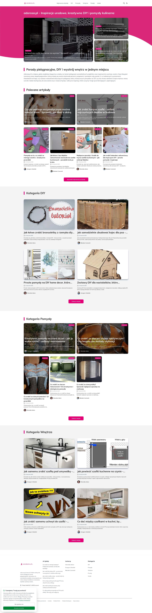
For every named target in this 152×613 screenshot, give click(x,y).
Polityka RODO (56, 600)
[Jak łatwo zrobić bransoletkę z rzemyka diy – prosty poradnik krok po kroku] (49, 214)
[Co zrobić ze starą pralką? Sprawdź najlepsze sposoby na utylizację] (89, 369)
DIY (72, 3)
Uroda (99, 3)
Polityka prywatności (41, 600)
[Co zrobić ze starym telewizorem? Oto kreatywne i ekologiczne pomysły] (62, 369)
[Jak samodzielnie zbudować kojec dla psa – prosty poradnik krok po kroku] (102, 214)
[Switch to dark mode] (126, 3)
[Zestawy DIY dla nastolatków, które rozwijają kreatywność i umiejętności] (102, 264)
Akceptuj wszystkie (19, 608)
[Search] (124, 3)
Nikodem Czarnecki (85, 122)
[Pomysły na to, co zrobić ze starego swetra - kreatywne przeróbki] (36, 140)
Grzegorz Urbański (32, 122)
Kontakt (49, 600)
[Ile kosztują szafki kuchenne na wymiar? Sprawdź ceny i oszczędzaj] (58, 40)
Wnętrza (85, 3)
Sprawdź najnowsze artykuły (76, 179)
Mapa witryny (76, 600)
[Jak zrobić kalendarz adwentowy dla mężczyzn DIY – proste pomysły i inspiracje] (115, 140)
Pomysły (77, 3)
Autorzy (68, 561)
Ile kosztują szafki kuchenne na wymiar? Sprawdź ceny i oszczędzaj (54, 53)
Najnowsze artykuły (62, 3)
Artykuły (46, 561)
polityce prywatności (24, 600)
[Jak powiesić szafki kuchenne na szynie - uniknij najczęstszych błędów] (102, 453)
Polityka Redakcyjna (66, 600)
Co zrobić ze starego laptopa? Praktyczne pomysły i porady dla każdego (51, 566)
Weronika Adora (31, 243)
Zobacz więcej (76, 301)
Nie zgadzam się (19, 604)
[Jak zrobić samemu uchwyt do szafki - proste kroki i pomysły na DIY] (49, 503)
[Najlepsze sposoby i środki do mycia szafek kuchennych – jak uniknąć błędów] (89, 140)
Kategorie (91, 561)
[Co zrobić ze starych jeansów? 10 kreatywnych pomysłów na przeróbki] (36, 375)
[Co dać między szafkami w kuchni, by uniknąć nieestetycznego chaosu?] (102, 503)
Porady (92, 3)
